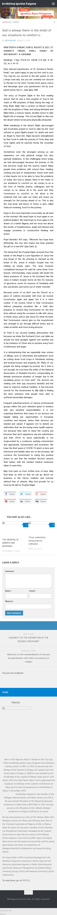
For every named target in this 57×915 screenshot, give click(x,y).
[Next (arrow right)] (4, 914)
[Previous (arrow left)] (1, 914)
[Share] (4, 910)
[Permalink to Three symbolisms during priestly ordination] (41, 527)
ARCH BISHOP (10, 40)
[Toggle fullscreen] (7, 910)
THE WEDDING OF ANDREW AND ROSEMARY (10, 542)
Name (8, 591)
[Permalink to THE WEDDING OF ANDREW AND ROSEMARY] (15, 528)
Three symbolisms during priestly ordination (37, 540)
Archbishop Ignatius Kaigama (19, 3)
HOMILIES (6, 22)
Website (9, 601)
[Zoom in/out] (10, 910)
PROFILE (26, 880)
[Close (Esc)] (1, 910)
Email (32, 591)
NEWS (16, 22)
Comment (9, 571)
